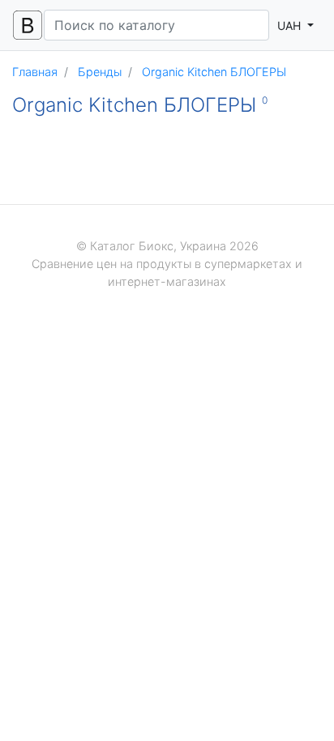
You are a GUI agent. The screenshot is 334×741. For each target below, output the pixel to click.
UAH (290, 25)
